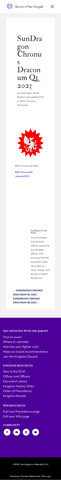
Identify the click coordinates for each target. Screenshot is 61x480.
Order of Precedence (17, 391)
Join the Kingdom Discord (20, 356)
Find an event (12, 337)
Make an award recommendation (25, 352)
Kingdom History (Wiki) (18, 386)
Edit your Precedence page (21, 411)
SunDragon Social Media (39, 231)
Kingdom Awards (14, 396)
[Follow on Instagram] (26, 432)
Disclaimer (15, 476)
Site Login (46, 476)
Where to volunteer (16, 342)
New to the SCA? (14, 371)
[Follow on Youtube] (35, 432)
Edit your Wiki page (16, 416)
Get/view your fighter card (20, 347)
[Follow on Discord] (16, 432)
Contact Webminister (30, 476)
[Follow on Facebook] (7, 432)
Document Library (15, 381)
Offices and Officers (16, 376)
